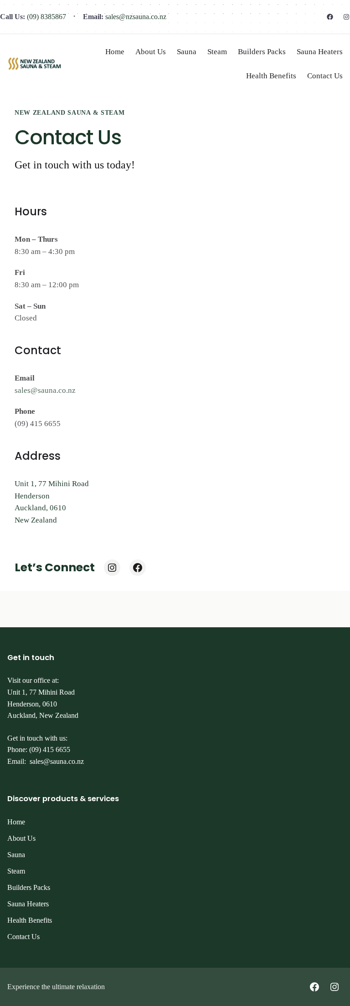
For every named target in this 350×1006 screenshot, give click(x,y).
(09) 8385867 (45, 16)
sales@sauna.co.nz (45, 390)
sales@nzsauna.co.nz (134, 16)
